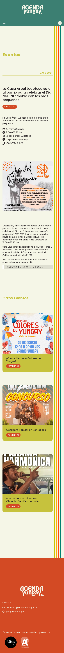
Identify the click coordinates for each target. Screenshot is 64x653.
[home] (32, 10)
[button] (5, 23)
